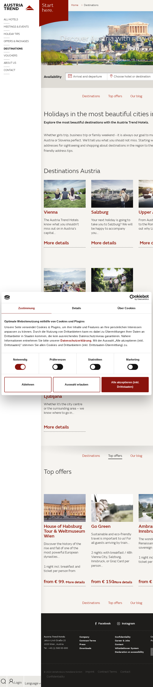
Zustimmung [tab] (26, 308)
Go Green (100, 526)
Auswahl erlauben (76, 384)
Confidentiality (123, 636)
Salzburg (99, 212)
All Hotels (11, 19)
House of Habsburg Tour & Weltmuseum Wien (64, 531)
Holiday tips (12, 34)
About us (10, 62)
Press (82, 644)
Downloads (85, 648)
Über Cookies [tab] (126, 308)
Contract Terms (87, 640)
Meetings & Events (16, 26)
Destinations (13, 48)
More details (75, 582)
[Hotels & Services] (20, 7)
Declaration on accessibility (129, 651)
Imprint (89, 671)
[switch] (57, 367)
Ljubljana (53, 396)
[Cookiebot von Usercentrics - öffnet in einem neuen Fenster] (132, 297)
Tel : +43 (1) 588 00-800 (56, 648)
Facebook (104, 623)
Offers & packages (16, 41)
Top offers (115, 96)
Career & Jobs (122, 640)
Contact (9, 70)
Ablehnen (28, 384)
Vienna (51, 212)
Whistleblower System (127, 648)
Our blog (136, 96)
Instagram (128, 623)
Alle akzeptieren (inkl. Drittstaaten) (125, 384)
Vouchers (10, 55)
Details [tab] (76, 308)
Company (84, 636)
